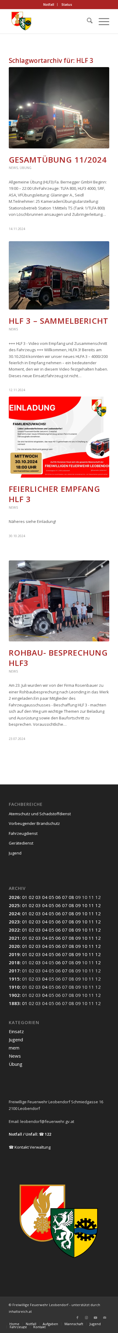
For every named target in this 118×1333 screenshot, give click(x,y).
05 (51, 897)
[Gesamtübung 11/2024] (59, 107)
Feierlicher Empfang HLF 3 (54, 493)
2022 (14, 930)
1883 (14, 1003)
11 (91, 905)
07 (64, 897)
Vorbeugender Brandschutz (34, 823)
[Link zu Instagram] (86, 1317)
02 (31, 897)
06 (58, 897)
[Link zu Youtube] (95, 1317)
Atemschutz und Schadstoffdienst (40, 813)
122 (48, 1134)
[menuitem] (48, 4)
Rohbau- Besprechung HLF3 (58, 657)
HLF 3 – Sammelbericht (58, 320)
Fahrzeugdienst (23, 833)
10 (84, 905)
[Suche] (87, 21)
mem (14, 1048)
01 (25, 897)
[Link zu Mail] (104, 1317)
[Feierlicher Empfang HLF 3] (59, 437)
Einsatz (16, 1031)
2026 (14, 897)
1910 (14, 987)
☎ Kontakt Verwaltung (30, 1147)
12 (98, 905)
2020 (14, 946)
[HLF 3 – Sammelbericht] (59, 275)
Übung (25, 168)
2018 (14, 962)
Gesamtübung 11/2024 (58, 159)
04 (45, 897)
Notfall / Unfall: (23, 1134)
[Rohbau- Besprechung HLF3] (59, 600)
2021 (14, 938)
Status (66, 4)
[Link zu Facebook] (77, 1317)
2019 (14, 954)
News (13, 168)
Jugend (15, 853)
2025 (14, 905)
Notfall (48, 4)
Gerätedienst (21, 843)
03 (38, 897)
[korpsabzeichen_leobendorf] (49, 21)
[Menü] (101, 21)
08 (71, 897)
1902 (14, 995)
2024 (14, 913)
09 (78, 905)
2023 (14, 922)
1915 (14, 979)
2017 (14, 971)
